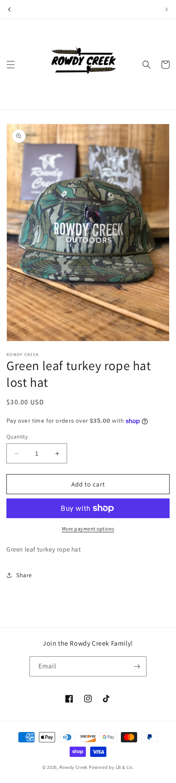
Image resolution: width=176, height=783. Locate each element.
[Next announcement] (166, 9)
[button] (10, 64)
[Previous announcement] (9, 9)
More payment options (88, 528)
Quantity (17, 436)
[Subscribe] (136, 666)
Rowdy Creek (73, 767)
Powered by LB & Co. (111, 767)
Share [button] (24, 575)
